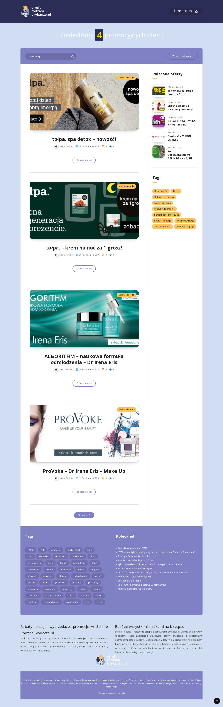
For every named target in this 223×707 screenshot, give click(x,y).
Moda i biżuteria (162, 203)
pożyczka (60, 582)
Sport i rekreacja (162, 220)
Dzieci (176, 191)
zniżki (99, 601)
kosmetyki (33, 569)
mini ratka (66, 569)
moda (81, 569)
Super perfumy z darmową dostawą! (180, 107)
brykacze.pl (74, 549)
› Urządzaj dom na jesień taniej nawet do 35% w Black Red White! (152, 572)
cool (30, 556)
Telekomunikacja (185, 220)
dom (92, 556)
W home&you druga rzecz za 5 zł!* (180, 92)
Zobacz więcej (84, 160)
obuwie (63, 575)
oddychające (80, 575)
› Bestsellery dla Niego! (128, 580)
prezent (77, 582)
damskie (43, 556)
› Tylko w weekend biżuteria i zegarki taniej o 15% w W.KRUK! (149, 564)
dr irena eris (34, 562)
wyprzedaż (72, 601)
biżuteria (56, 549)
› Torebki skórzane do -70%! (131, 547)
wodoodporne (51, 601)
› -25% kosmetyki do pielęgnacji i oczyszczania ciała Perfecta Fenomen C (155, 551)
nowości (32, 575)
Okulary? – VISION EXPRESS (179, 137)
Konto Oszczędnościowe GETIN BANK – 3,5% (180, 155)
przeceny (68, 588)
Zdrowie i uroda (126, 77)
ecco (50, 562)
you (87, 601)
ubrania (85, 595)
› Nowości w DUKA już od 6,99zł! (133, 576)
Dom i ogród (160, 191)
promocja (33, 588)
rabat (83, 588)
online (45, 582)
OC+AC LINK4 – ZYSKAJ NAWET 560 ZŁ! (182, 122)
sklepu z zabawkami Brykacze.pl (60, 680)
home (63, 562)
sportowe (33, 595)
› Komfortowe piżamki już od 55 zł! (135, 560)
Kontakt (121, 693)
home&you (79, 562)
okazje (31, 582)
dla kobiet (78, 556)
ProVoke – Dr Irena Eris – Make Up (84, 471)
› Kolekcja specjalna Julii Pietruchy (134, 588)
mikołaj (49, 569)
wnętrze (32, 601)
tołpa (71, 595)
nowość (47, 575)
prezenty (93, 582)
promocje (50, 588)
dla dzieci (60, 556)
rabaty (96, 588)
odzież (98, 575)
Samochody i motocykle (166, 214)
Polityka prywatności (107, 693)
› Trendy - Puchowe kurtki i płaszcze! (136, 556)
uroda (99, 595)
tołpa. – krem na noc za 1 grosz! (84, 247)
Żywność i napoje (185, 226)
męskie (95, 569)
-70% (30, 549)
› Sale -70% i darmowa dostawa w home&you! (141, 584)
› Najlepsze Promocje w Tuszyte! (134, 568)
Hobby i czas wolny (164, 197)
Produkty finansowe (164, 208)
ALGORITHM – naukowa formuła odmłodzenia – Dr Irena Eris (84, 359)
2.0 (42, 549)
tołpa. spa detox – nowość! (84, 139)
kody (95, 562)
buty (89, 549)
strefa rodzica (53, 595)
